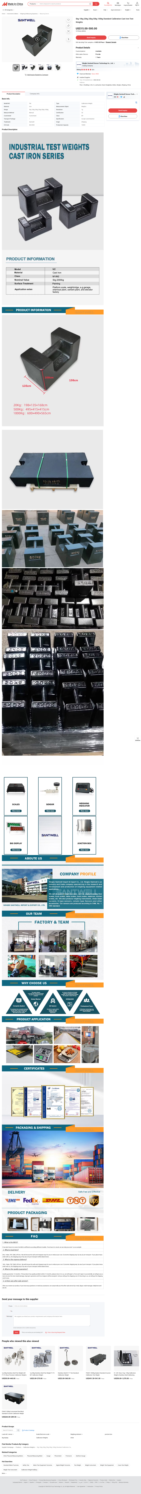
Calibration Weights (42, 1438)
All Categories (9, 10)
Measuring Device (44, 13)
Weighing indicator (76, 1434)
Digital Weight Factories (63, 1465)
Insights (119, 1480)
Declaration (90, 1486)
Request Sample (111, 42)
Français (45, 1482)
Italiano (61, 1482)
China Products (33, 1480)
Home (3, 13)
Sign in (137, 5)
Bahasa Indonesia (123, 1482)
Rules (137, 10)
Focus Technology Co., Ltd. (58, 1486)
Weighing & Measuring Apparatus (29, 13)
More (3, 1473)
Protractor (69, 1456)
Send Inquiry (91, 37)
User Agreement (81, 1486)
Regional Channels (93, 1480)
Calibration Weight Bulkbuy (29, 1470)
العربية (80, 1482)
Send (16, 1332)
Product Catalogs (29, 1430)
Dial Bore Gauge (80, 1456)
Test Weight (77, 1465)
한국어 (86, 1482)
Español (32, 1482)
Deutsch (67, 1482)
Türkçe (108, 1482)
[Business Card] (136, 102)
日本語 (91, 1482)
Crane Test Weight (123, 1465)
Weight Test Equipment (107, 1465)
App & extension (115, 10)
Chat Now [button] (125, 37)
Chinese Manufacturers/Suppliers (47, 1480)
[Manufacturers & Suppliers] (12, 4)
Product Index (103, 1480)
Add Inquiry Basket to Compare (37, 75)
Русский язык (53, 1482)
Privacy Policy (99, 1486)
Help (104, 10)
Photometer (58, 1456)
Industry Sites (82, 1480)
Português (38, 1482)
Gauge (48, 1456)
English (26, 1482)
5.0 (115, 97)
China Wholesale (62, 1480)
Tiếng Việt (114, 1482)
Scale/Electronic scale (42, 1434)
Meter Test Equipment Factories (42, 1465)
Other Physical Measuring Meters (13, 1456)
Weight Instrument (90, 1465)
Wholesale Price (73, 1480)
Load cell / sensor (7, 1434)
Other (72, 1438)
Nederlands (74, 1482)
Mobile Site (112, 1480)
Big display (5, 1438)
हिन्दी (96, 1482)
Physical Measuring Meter (34, 1456)
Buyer (95, 10)
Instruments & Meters (12, 13)
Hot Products (23, 1480)
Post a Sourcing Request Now (55, 1332)
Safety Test (26, 1465)
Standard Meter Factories (11, 1465)
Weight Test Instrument (10, 1470)
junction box (108, 1434)
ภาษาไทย (101, 1482)
